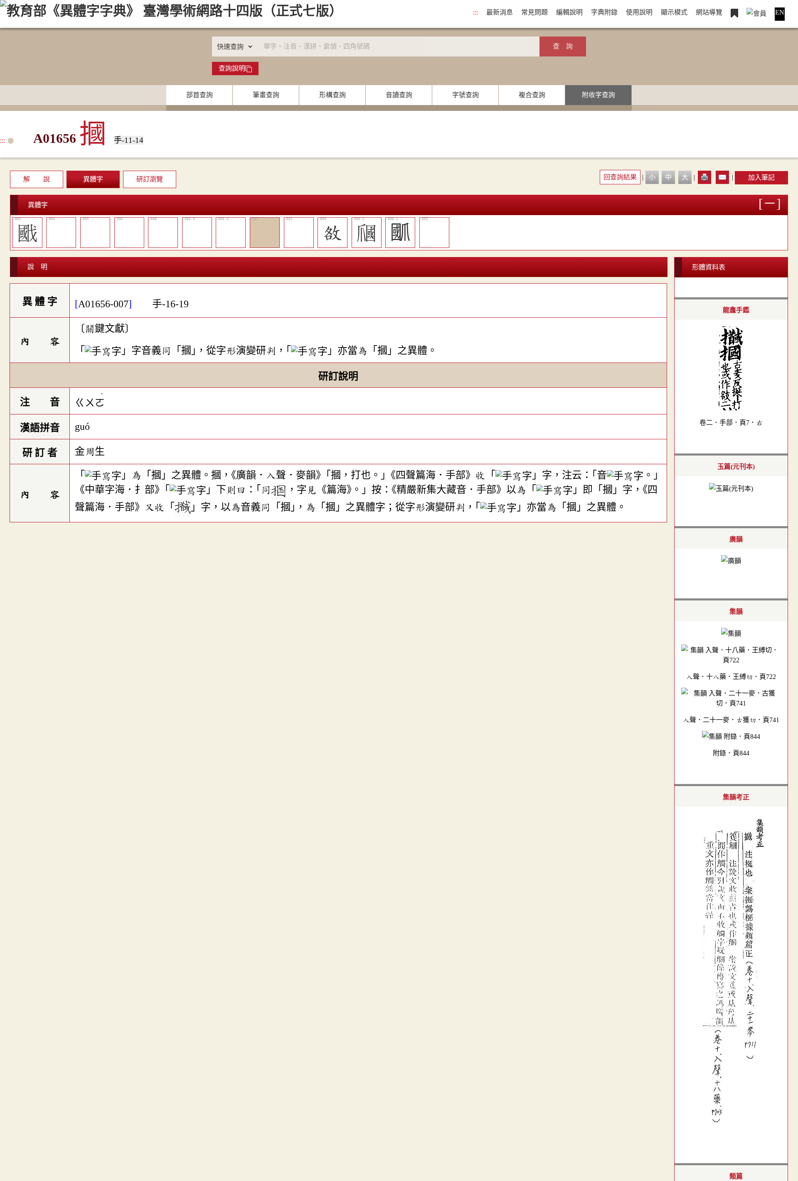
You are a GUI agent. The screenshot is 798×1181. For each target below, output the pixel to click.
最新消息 (499, 12)
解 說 (36, 179)
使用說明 (639, 12)
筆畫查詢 (266, 94)
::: (475, 12)
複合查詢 (532, 94)
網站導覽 (709, 12)
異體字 (93, 179)
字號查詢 (465, 94)
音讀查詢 (399, 94)
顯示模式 (674, 12)
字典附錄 (604, 12)
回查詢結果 (620, 177)
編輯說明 (569, 12)
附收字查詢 (598, 94)
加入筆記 (761, 177)
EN (779, 12)
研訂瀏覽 (149, 179)
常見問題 (534, 12)
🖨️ (704, 177)
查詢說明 (232, 68)
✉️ (722, 177)
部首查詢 (199, 94)
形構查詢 (332, 94)
